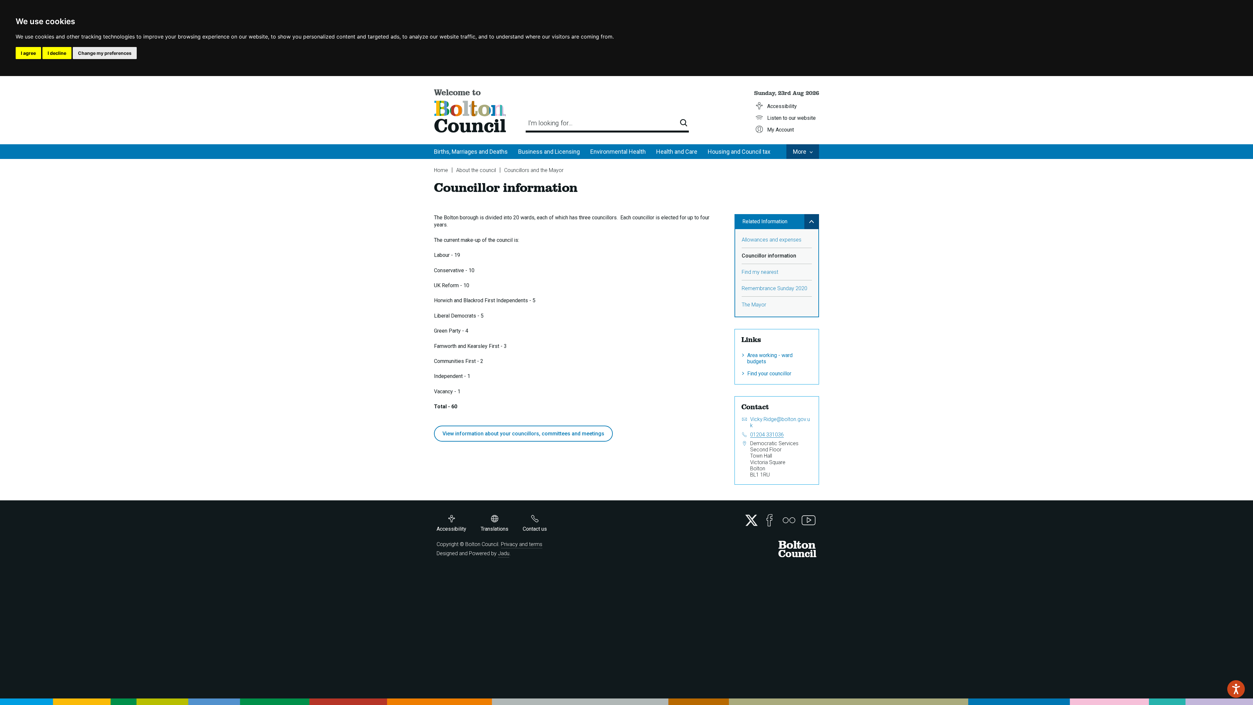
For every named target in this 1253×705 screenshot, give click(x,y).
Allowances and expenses (771, 240)
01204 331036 (767, 434)
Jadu (503, 553)
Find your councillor (769, 373)
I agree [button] (28, 53)
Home (441, 170)
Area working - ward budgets (770, 358)
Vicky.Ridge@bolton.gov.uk (780, 422)
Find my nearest (760, 272)
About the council (476, 170)
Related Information (764, 221)
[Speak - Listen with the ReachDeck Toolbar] (1236, 689)
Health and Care (676, 151)
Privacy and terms (521, 544)
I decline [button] (57, 53)
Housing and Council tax (739, 151)
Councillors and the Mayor (534, 170)
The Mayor (754, 305)
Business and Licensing (549, 151)
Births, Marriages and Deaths (471, 151)
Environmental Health (618, 151)
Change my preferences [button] (104, 53)
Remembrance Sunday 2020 (774, 288)
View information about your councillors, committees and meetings (523, 434)
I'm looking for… (550, 123)
